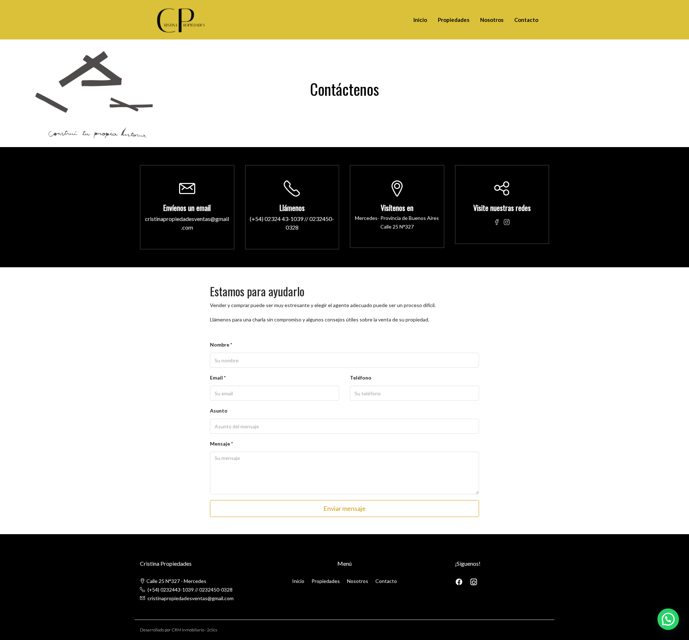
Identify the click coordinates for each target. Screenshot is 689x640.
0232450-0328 (216, 590)
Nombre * (221, 345)
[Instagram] (474, 581)
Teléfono (360, 378)
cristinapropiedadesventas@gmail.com (187, 223)
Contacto (526, 20)
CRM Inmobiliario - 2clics (194, 629)
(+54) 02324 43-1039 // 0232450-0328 (292, 223)
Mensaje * (221, 444)
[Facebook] (459, 581)
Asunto (219, 411)
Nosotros (491, 20)
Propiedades (453, 20)
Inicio (420, 20)
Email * (218, 378)
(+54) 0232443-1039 (170, 590)
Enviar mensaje (344, 508)
